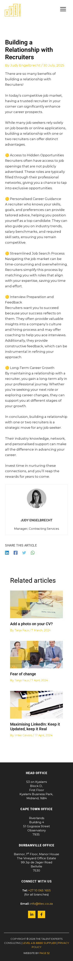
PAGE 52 (45, 953)
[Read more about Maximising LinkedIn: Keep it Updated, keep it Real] (36, 704)
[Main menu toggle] (63, 9)
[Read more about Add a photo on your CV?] (36, 604)
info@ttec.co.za (41, 903)
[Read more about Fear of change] (36, 654)
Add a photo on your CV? (31, 624)
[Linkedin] (7, 552)
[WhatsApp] (33, 552)
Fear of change (23, 674)
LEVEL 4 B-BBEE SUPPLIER (39, 942)
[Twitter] (24, 552)
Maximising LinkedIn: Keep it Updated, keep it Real (35, 726)
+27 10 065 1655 (39, 890)
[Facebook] (16, 552)
